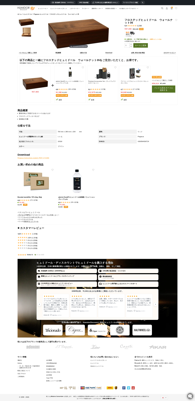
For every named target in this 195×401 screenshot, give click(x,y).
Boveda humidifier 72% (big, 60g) (30, 197)
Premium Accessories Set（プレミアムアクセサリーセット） (102, 82)
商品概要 (58, 52)
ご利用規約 (21, 376)
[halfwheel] (142, 330)
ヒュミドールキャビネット (33, 217)
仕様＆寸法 (83, 52)
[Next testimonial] (156, 304)
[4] (133, 26)
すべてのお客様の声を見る (143, 369)
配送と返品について (24, 370)
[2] (130, 26)
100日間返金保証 (51, 363)
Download (109, 52)
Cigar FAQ (49, 378)
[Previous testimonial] (39, 304)
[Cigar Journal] (75, 330)
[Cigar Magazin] (120, 330)
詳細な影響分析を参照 (109, 398)
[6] (127, 89)
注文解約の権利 (51, 369)
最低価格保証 (107, 276)
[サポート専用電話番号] (142, 2)
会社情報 (49, 375)
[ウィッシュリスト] (176, 9)
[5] (135, 26)
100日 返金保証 (84, 2)
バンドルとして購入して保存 (28, 52)
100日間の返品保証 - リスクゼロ (114, 271)
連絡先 (20, 360)
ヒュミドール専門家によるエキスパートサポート (120, 283)
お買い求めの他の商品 (138, 52)
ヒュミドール (28, 219)
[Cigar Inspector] (97, 330)
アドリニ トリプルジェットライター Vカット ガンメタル (135, 82)
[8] (129, 89)
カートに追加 (140, 45)
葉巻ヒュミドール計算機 (53, 381)
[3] (132, 26)
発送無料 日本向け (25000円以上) (53, 271)
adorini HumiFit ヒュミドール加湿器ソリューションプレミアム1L (70, 82)
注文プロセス (22, 373)
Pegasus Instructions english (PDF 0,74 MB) (33, 158)
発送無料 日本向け (64, 2)
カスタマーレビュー (170, 52)
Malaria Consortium (57, 396)
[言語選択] (164, 397)
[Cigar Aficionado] (53, 330)
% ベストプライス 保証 (130, 2)
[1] (128, 26)
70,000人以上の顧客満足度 (106, 2)
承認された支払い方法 (53, 372)
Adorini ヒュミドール (31, 221)
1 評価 (139, 25)
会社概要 (49, 360)
